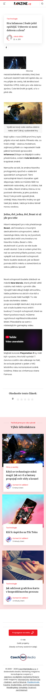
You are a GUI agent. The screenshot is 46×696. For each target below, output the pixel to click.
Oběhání (8, 682)
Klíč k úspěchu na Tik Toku (22, 532)
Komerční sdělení (20, 485)
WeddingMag (12, 687)
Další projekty (23, 643)
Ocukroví (32, 687)
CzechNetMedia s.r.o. (27, 669)
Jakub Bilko (18, 36)
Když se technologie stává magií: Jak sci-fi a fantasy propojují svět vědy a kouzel (22, 475)
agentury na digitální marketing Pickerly (21, 677)
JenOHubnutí (21, 690)
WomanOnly (23, 679)
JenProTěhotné (19, 682)
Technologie (12, 18)
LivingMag (23, 687)
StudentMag (16, 685)
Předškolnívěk (33, 682)
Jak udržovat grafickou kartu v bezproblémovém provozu (22, 590)
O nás (23, 639)
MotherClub (35, 679)
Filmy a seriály (12, 467)
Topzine (6, 685)
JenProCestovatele (30, 685)
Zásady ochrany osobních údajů (23, 647)
